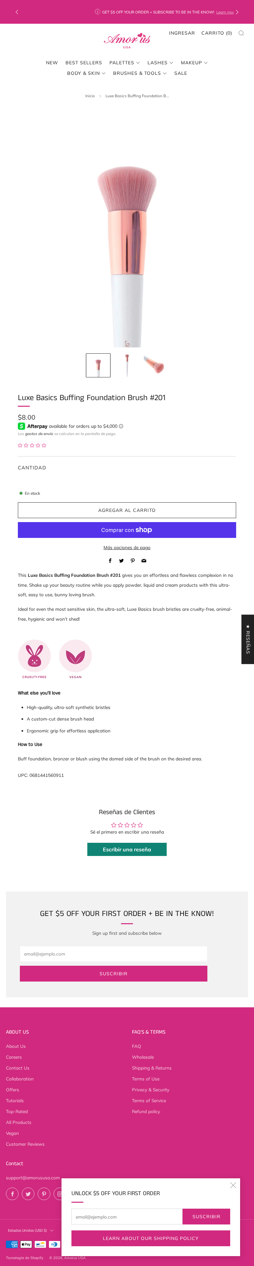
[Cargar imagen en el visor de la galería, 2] (127, 365)
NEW (52, 63)
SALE (180, 73)
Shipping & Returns (152, 1068)
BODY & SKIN (83, 73)
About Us (16, 1046)
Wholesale (143, 1057)
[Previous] (17, 12)
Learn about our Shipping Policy (151, 1238)
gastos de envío (39, 433)
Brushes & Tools (137, 73)
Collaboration (20, 1078)
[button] (32, 445)
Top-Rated (17, 1111)
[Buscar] (241, 33)
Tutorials (15, 1100)
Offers (12, 1089)
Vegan (12, 1133)
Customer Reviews (25, 1144)
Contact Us (17, 1068)
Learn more (168, 12)
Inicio (90, 95)
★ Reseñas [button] (248, 639)
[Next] (237, 12)
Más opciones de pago (127, 547)
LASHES (158, 63)
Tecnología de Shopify (24, 1257)
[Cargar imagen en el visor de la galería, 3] (156, 365)
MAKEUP (191, 63)
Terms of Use (145, 1078)
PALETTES (121, 63)
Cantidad (32, 467)
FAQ (136, 1046)
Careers (14, 1057)
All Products (18, 1122)
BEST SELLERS (83, 63)
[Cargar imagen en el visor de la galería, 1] (98, 365)
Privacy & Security (150, 1089)
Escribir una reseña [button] (127, 849)
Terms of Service (149, 1100)
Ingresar (182, 33)
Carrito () (216, 33)
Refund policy (146, 1111)
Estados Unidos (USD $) (27, 1230)
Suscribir (206, 1217)
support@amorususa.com (33, 1177)
